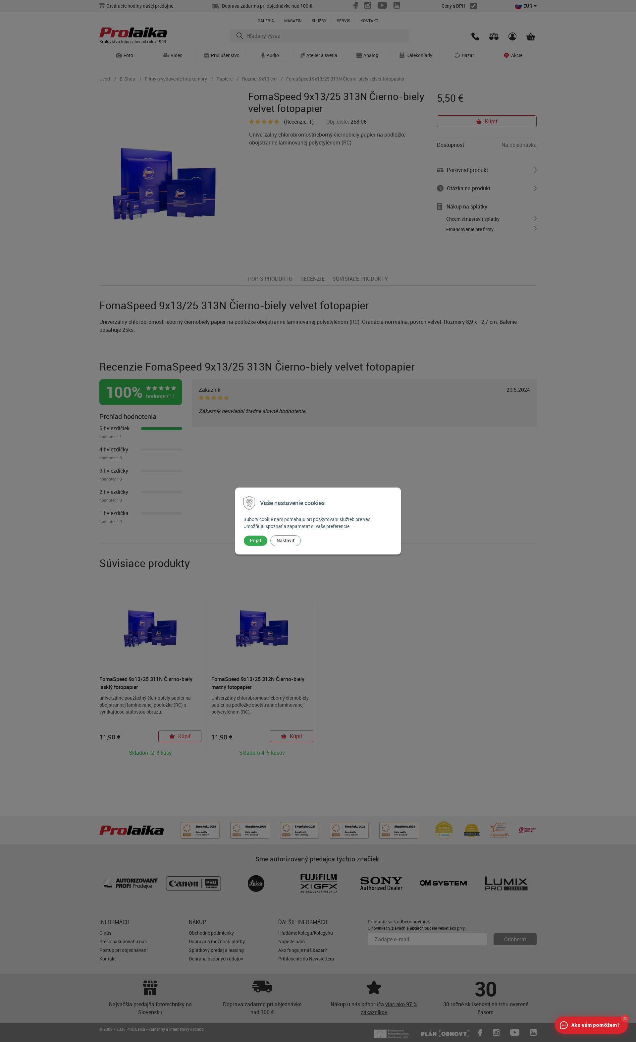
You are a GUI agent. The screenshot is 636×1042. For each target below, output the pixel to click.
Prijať (255, 540)
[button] (625, 1018)
